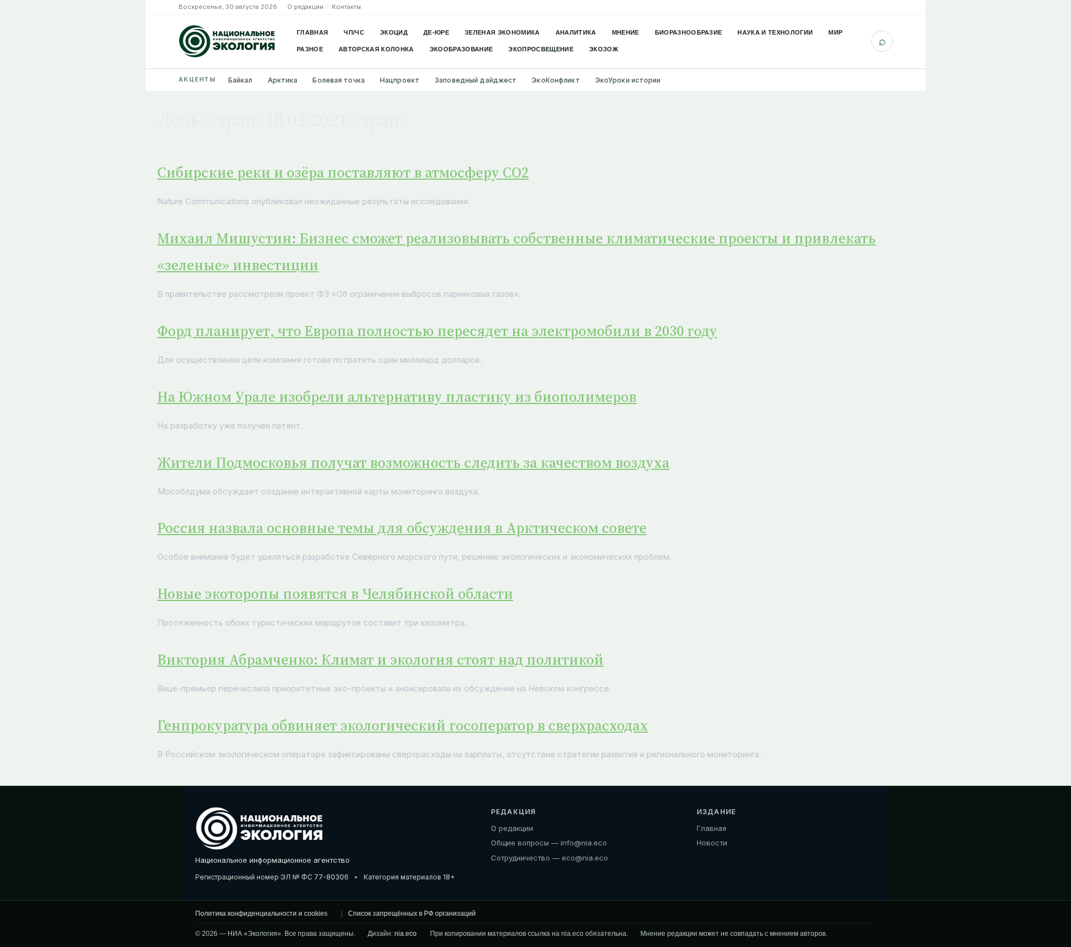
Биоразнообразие (688, 32)
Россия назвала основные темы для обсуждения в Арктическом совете (402, 528)
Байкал (240, 80)
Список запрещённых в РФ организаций (412, 913)
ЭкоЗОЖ (603, 49)
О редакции (305, 7)
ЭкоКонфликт (556, 80)
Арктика (283, 80)
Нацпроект (399, 80)
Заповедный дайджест (476, 80)
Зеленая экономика (502, 32)
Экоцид (394, 32)
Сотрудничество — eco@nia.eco (549, 857)
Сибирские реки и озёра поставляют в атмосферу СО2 (343, 172)
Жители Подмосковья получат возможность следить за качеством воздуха (413, 463)
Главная (312, 32)
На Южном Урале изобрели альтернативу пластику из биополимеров (396, 397)
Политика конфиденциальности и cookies (261, 913)
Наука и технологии (775, 32)
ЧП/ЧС (354, 32)
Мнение (625, 32)
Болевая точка (338, 80)
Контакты (346, 7)
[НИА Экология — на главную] (227, 41)
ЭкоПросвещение (540, 49)
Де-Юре (436, 32)
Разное (310, 49)
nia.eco (405, 934)
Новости (712, 842)
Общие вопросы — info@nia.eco (549, 842)
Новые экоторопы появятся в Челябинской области (335, 594)
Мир (835, 32)
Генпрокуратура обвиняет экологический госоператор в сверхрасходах (402, 725)
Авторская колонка (376, 49)
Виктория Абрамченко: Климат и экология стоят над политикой (380, 660)
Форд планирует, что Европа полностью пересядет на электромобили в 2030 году (437, 331)
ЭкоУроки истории (628, 80)
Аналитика (576, 32)
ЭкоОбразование (461, 49)
